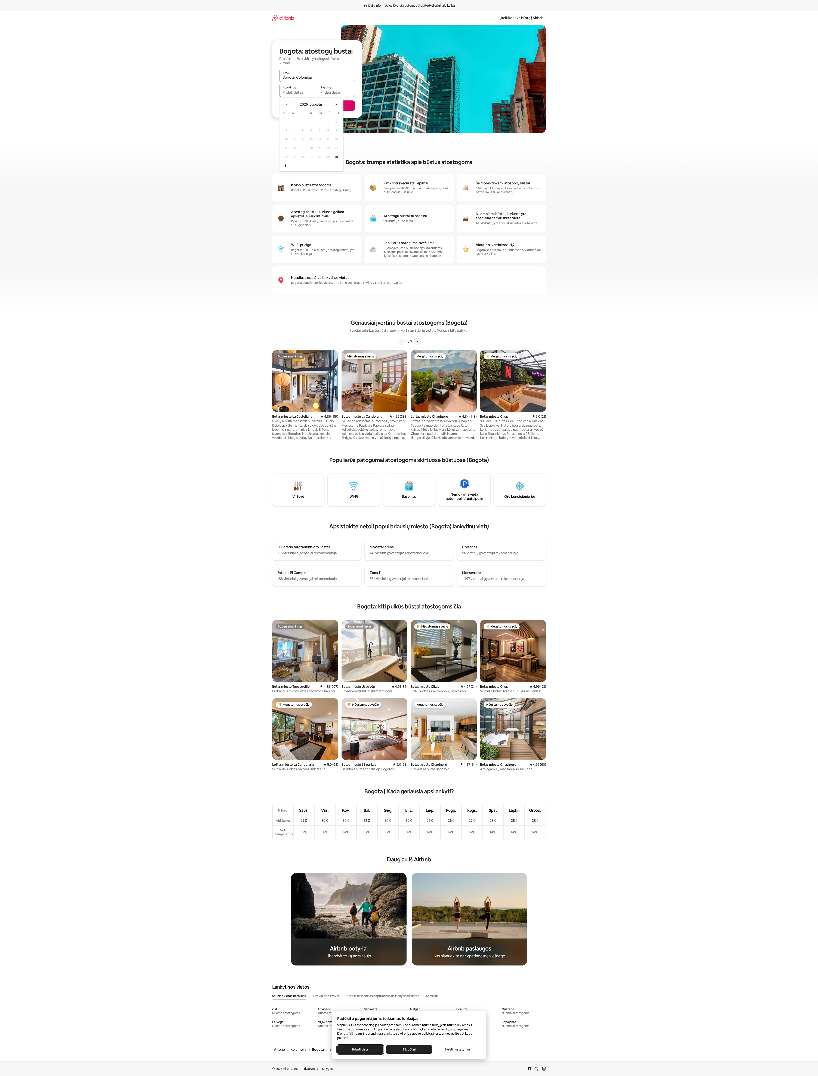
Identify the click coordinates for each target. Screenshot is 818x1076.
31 (286, 165)
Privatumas (310, 1069)
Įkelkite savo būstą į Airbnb (521, 18)
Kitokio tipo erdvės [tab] (326, 996)
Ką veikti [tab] (432, 996)
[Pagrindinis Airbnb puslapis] (283, 18)
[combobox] (317, 77)
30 (336, 157)
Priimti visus (360, 1049)
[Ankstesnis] (401, 341)
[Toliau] (417, 341)
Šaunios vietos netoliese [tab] (289, 996)
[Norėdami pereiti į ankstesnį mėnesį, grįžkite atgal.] (286, 104)
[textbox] (298, 92)
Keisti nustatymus (457, 1049)
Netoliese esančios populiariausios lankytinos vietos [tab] (382, 996)
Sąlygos (327, 1069)
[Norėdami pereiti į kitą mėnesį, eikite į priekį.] (336, 104)
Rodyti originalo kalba (439, 5)
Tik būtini (409, 1049)
